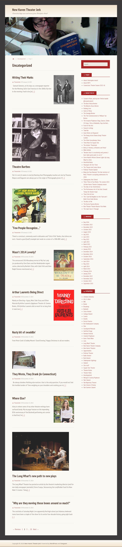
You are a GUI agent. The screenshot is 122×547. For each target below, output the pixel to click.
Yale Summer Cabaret (89, 387)
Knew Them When (88, 338)
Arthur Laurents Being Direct (28, 292)
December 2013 (88, 276)
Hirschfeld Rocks (88, 162)
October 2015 (87, 229)
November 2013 (88, 279)
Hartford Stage (87, 331)
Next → (36, 529)
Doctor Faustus (87, 321)
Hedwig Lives (87, 108)
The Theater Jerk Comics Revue (92, 167)
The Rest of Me (87, 202)
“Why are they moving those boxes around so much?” (41, 503)
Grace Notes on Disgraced (90, 133)
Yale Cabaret (87, 380)
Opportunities (87, 351)
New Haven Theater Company (91, 346)
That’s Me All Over (88, 194)
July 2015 (86, 234)
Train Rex (86, 130)
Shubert (85, 363)
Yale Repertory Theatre (89, 383)
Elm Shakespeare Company (91, 324)
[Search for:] (95, 64)
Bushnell (85, 309)
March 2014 (86, 269)
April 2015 (86, 242)
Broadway (86, 307)
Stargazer (64, 543)
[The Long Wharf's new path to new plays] (40, 472)
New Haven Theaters (89, 348)
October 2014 (87, 256)
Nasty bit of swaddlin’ (24, 332)
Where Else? (18, 398)
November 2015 (88, 227)
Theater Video (87, 373)
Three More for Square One (91, 143)
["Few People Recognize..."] (29, 224)
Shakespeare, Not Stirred (90, 180)
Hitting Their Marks (22, 77)
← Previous (17, 529)
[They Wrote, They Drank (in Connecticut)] (23, 370)
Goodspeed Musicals (89, 329)
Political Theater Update (90, 170)
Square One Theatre (89, 368)
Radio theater (87, 356)
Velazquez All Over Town (90, 165)
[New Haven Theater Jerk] (13, 59)
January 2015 (87, 249)
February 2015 (87, 247)
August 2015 (87, 232)
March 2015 (86, 244)
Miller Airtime (87, 150)
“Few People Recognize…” (26, 228)
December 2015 (88, 225)
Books (85, 304)
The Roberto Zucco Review (91, 106)
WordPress (53, 543)
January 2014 (87, 274)
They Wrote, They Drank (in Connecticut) (34, 374)
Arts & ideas (87, 299)
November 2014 (88, 254)
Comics (85, 316)
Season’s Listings (88, 128)
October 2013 (87, 281)
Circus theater (87, 311)
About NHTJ (86, 83)
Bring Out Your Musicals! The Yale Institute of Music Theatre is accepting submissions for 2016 (96, 174)
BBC (84, 302)
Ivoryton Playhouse (88, 336)
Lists (84, 341)
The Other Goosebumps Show (92, 140)
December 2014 (88, 252)
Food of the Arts (88, 126)
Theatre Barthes (21, 167)
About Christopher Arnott (90, 80)
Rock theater (87, 358)
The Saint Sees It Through (91, 209)
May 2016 (86, 222)
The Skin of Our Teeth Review (91, 187)
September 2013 (88, 283)
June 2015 (86, 237)
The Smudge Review (89, 113)
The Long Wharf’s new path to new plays (34, 476)
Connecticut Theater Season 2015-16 (94, 85)
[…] (34, 91)
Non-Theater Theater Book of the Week (94, 206)
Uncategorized (22, 59)
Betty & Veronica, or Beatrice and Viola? (94, 148)
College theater (87, 314)
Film (84, 326)
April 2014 (86, 266)
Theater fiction (87, 370)
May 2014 (86, 264)
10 (31, 529)
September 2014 (88, 259)
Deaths (85, 319)
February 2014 (87, 271)
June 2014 (86, 261)
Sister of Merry (87, 111)
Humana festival (88, 334)
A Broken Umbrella (88, 297)
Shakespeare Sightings (89, 360)
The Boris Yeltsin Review (90, 104)
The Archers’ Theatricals (90, 145)
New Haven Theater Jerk (26, 10)
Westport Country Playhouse (91, 378)
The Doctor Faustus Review (91, 204)
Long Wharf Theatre (89, 343)
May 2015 (86, 239)
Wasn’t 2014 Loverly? (24, 252)
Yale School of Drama (89, 385)
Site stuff (86, 365)
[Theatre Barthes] (36, 163)
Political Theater (88, 353)
